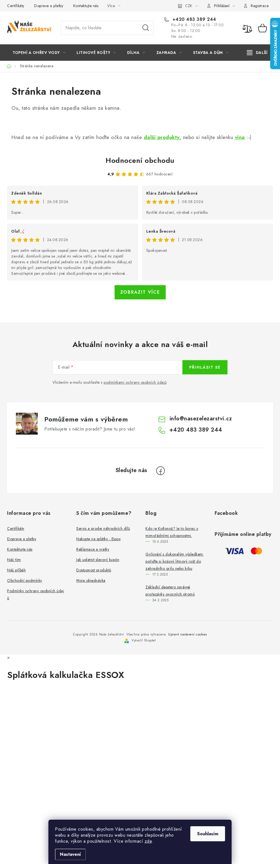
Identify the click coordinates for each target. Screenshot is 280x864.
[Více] (257, 52)
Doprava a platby (48, 5)
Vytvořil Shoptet (144, 640)
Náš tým (14, 559)
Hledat (145, 28)
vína (240, 137)
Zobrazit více (140, 292)
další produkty (161, 137)
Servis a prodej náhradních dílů (103, 528)
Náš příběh (16, 570)
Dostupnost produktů (93, 570)
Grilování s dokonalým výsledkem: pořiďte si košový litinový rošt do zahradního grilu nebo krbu (174, 561)
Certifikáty (15, 5)
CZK (188, 5)
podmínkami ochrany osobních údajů (135, 382)
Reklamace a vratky (92, 549)
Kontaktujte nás (86, 5)
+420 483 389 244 (193, 19)
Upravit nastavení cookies (187, 634)
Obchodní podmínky (24, 580)
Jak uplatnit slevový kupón (97, 559)
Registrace (260, 5)
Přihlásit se (205, 367)
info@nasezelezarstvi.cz (201, 419)
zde (148, 841)
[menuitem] (39, 52)
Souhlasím (207, 834)
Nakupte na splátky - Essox (98, 539)
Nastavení (70, 854)
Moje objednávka (91, 580)
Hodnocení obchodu (140, 160)
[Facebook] (160, 470)
